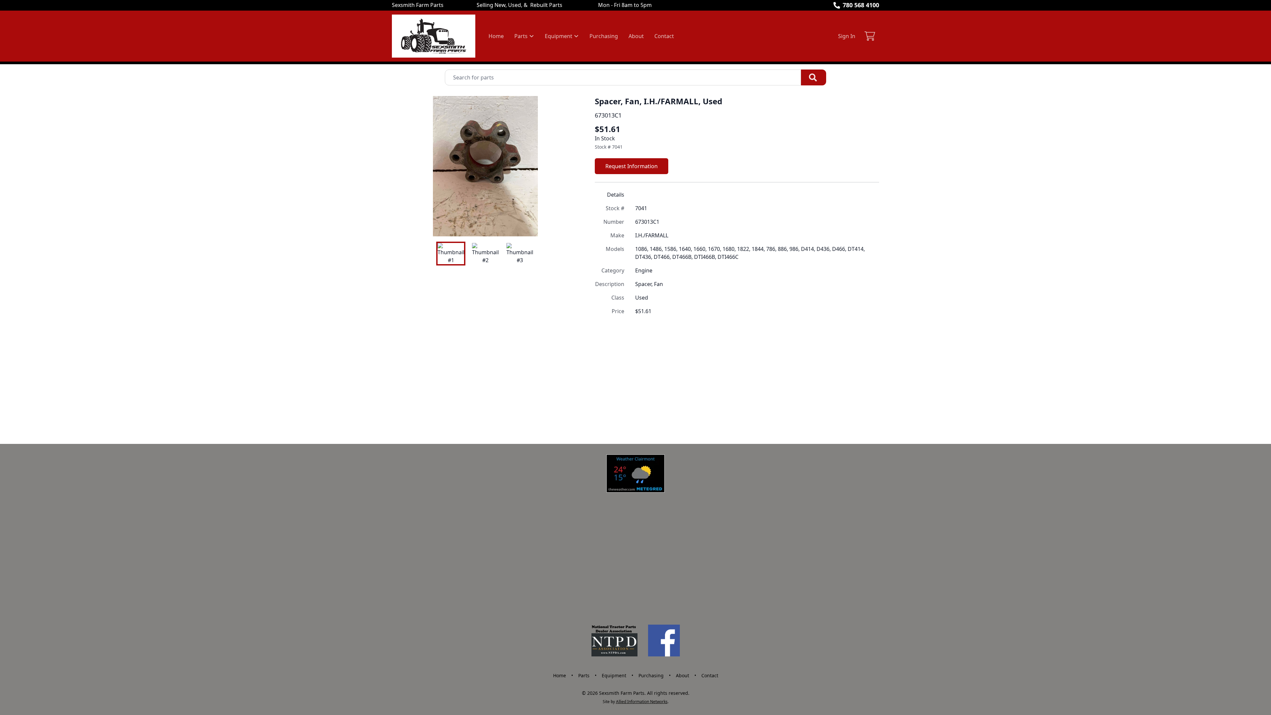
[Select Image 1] (450, 253)
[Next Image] (568, 166)
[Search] (813, 77)
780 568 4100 (861, 5)
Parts (583, 675)
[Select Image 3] (519, 253)
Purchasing (603, 36)
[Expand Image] (567, 224)
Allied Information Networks (642, 701)
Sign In (846, 36)
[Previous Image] (402, 166)
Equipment (614, 675)
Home (496, 36)
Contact (664, 36)
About (636, 36)
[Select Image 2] (485, 253)
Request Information (631, 166)
